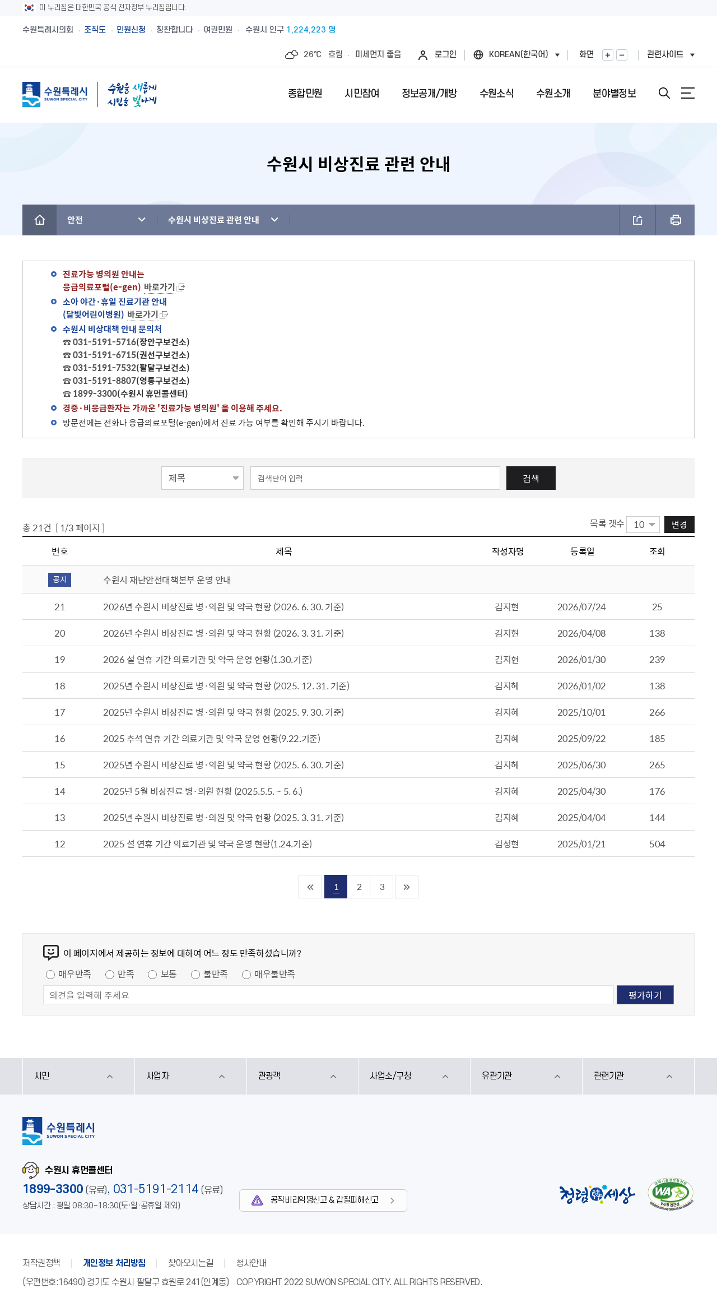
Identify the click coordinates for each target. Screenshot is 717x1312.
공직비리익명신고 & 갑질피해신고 (325, 1200)
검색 (531, 478)
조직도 (95, 30)
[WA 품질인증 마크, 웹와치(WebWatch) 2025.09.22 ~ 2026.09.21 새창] (670, 1194)
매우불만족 (274, 973)
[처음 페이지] (310, 886)
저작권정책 (41, 1263)
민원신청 (131, 30)
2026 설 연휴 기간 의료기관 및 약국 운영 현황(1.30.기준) (207, 659)
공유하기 (637, 220)
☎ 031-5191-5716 (99, 342)
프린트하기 (675, 220)
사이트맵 (688, 93)
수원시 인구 (290, 30)
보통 (169, 973)
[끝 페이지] (406, 886)
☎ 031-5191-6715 (99, 355)
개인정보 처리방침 (114, 1263)
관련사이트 (665, 54)
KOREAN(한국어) (518, 54)
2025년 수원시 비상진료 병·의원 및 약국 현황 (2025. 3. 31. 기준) (223, 817)
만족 (126, 973)
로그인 (446, 54)
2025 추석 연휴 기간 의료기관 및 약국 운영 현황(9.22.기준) (211, 738)
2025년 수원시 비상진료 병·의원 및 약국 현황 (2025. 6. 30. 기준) (223, 764)
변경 (679, 524)
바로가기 (159, 287)
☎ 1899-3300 (90, 393)
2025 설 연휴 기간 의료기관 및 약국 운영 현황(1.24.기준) (207, 843)
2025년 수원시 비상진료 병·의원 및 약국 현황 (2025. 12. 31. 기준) (226, 685)
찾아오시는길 (190, 1263)
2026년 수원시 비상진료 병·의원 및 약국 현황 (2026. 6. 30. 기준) (223, 606)
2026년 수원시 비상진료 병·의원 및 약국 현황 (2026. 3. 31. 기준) (223, 632)
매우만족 (74, 973)
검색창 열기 (664, 93)
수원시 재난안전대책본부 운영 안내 (167, 579)
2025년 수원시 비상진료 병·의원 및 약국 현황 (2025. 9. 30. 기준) (223, 711)
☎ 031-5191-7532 (99, 367)
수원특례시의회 (47, 30)
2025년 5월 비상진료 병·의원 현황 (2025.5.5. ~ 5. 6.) (202, 791)
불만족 (215, 973)
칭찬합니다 (174, 30)
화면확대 (607, 55)
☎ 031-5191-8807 (99, 380)
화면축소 (621, 55)
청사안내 (251, 1263)
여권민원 (217, 30)
